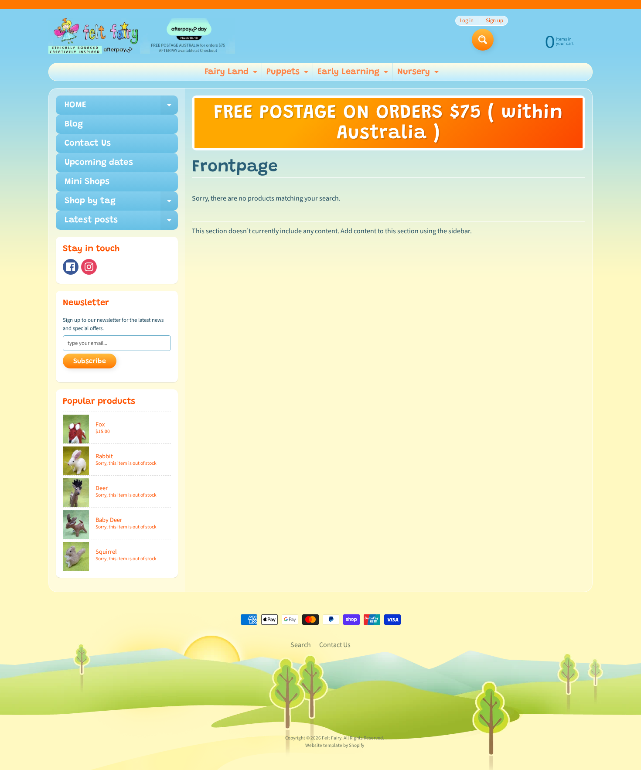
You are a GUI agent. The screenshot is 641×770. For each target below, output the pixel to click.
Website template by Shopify (334, 745)
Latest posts (121, 223)
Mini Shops (87, 181)
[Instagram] (89, 267)
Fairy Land (232, 74)
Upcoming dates (99, 162)
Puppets (288, 74)
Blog (74, 124)
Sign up (494, 21)
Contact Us (88, 143)
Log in (467, 21)
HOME (121, 108)
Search (300, 645)
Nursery (419, 74)
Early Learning (353, 74)
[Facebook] (70, 267)
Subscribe (89, 361)
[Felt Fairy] (141, 36)
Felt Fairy (331, 738)
